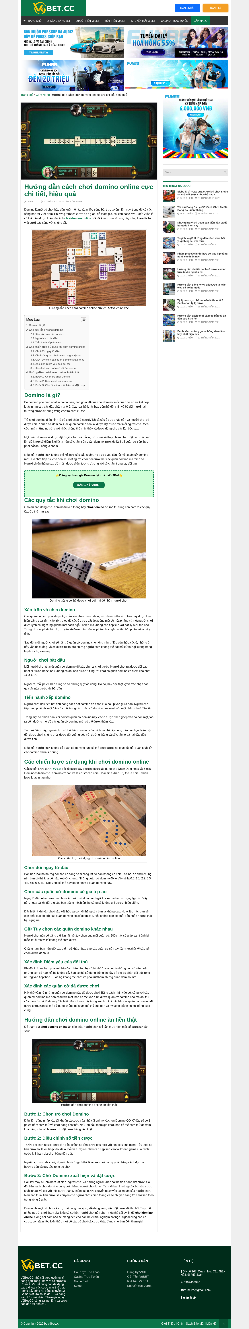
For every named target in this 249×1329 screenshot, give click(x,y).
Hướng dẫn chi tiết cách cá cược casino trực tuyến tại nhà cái (201, 270)
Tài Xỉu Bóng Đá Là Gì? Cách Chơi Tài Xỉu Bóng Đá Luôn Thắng (202, 208)
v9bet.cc (53, 1323)
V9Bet (57, 768)
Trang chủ (34, 20)
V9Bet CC (33, 201)
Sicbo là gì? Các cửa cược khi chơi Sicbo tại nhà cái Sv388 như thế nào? (202, 193)
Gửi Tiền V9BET (89, 20)
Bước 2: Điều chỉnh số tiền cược (54, 381)
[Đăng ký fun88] (195, 125)
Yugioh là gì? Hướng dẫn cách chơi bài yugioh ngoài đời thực (201, 239)
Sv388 (78, 1285)
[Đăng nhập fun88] (176, 75)
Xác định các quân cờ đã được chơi (55, 368)
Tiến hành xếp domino (48, 342)
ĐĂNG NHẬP (187, 8)
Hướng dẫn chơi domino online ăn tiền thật (54, 372)
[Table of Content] (83, 319)
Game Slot (81, 1281)
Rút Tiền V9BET (115, 20)
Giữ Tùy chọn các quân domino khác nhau (59, 359)
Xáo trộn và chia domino (49, 334)
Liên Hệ (211, 1323)
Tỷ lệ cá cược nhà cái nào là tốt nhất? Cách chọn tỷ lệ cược (200, 302)
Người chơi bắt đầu (46, 338)
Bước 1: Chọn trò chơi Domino (53, 376)
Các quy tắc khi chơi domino (46, 329)
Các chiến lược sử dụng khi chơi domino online (57, 346)
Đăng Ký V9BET (60, 20)
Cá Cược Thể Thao (87, 1272)
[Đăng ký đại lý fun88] (72, 42)
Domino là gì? (37, 325)
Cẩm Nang (200, 20)
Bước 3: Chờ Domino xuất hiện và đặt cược (60, 385)
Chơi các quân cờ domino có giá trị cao (58, 355)
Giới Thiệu (168, 1323)
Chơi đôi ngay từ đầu (47, 351)
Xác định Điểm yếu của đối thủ (53, 363)
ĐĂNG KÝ (215, 8)
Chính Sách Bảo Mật (190, 1323)
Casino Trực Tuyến (174, 20)
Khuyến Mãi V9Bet (143, 20)
